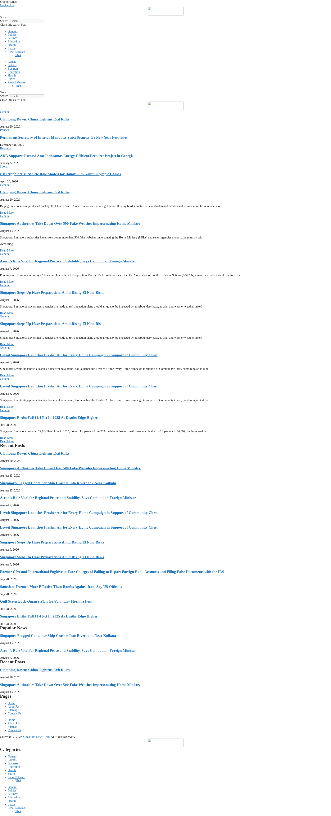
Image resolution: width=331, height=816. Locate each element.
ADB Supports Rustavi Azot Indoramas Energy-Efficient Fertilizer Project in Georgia (67, 156)
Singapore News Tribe (36, 736)
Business (13, 38)
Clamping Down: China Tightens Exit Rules (35, 119)
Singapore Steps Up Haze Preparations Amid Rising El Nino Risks (52, 292)
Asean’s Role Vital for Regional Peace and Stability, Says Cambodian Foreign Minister (68, 261)
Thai (18, 55)
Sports (11, 48)
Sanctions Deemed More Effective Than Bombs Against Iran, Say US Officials (61, 587)
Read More (7, 212)
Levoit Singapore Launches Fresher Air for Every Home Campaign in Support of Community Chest (78, 355)
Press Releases (16, 51)
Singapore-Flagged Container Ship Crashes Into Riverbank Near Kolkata (58, 483)
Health (12, 44)
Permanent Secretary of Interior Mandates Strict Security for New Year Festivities (63, 137)
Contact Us (14, 713)
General (12, 31)
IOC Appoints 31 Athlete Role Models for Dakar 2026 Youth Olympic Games (60, 174)
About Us (14, 706)
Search (4, 20)
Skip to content (9, 1)
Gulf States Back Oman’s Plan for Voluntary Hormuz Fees (46, 601)
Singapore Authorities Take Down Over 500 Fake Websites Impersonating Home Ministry (70, 223)
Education (14, 41)
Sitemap (12, 710)
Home (11, 703)
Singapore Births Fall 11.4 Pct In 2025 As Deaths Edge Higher (48, 418)
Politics (12, 34)
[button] (165, 17)
